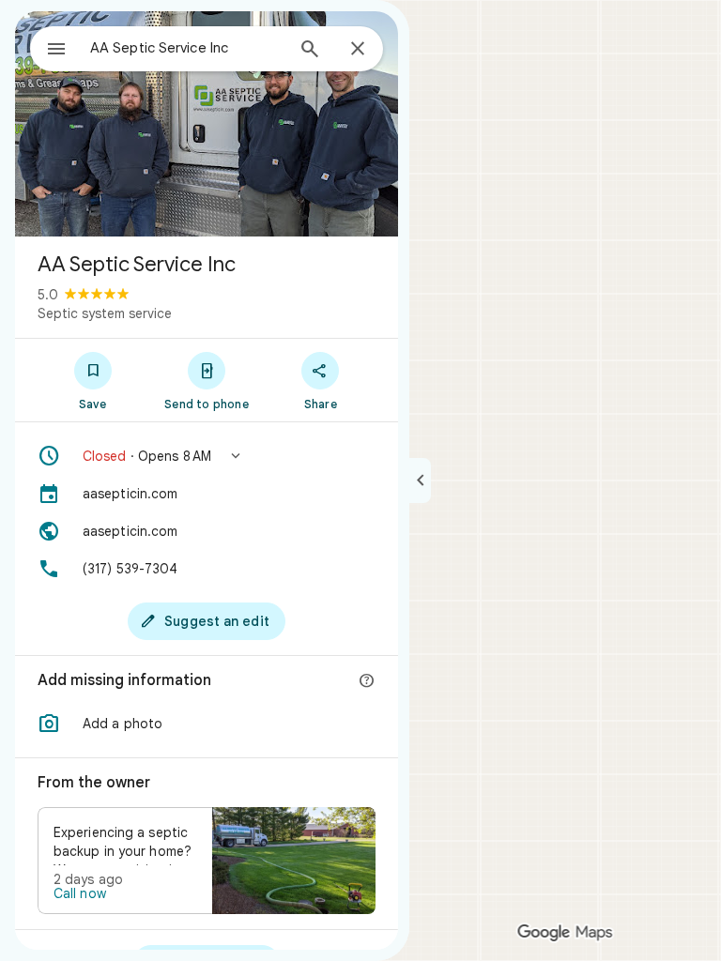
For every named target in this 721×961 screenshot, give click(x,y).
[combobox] (187, 48)
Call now (80, 893)
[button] (206, 456)
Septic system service (105, 313)
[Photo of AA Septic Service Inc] (206, 123)
